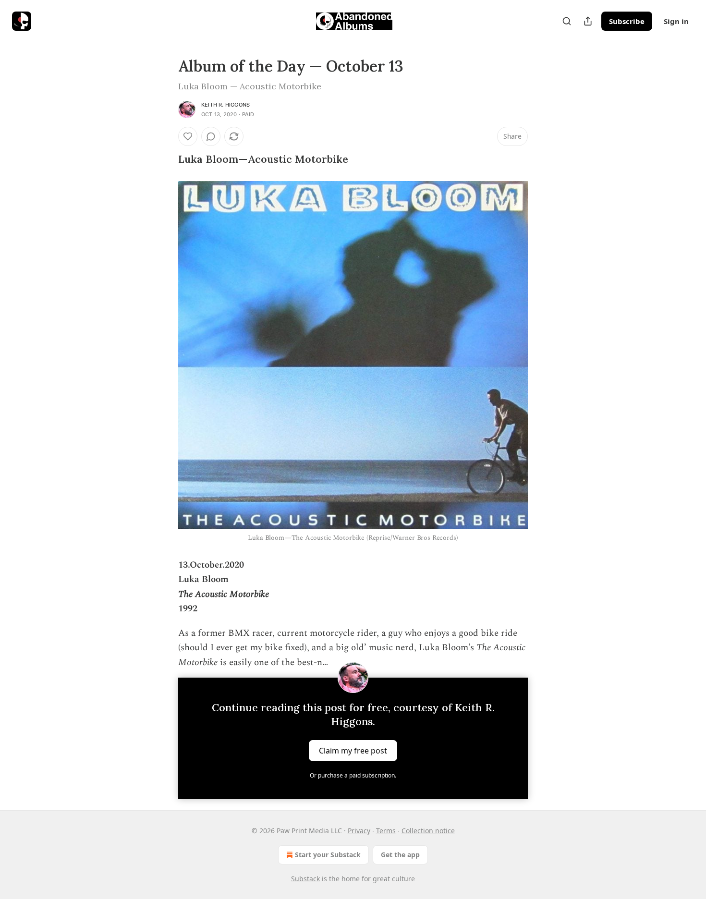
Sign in (676, 21)
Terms (386, 830)
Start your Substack (328, 854)
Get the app (400, 854)
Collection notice (428, 830)
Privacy (359, 830)
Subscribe (627, 21)
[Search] (566, 21)
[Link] (164, 159)
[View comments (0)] (210, 136)
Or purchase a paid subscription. (353, 775)
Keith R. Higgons (225, 104)
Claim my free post (353, 750)
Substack (305, 878)
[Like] (187, 136)
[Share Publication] (587, 21)
